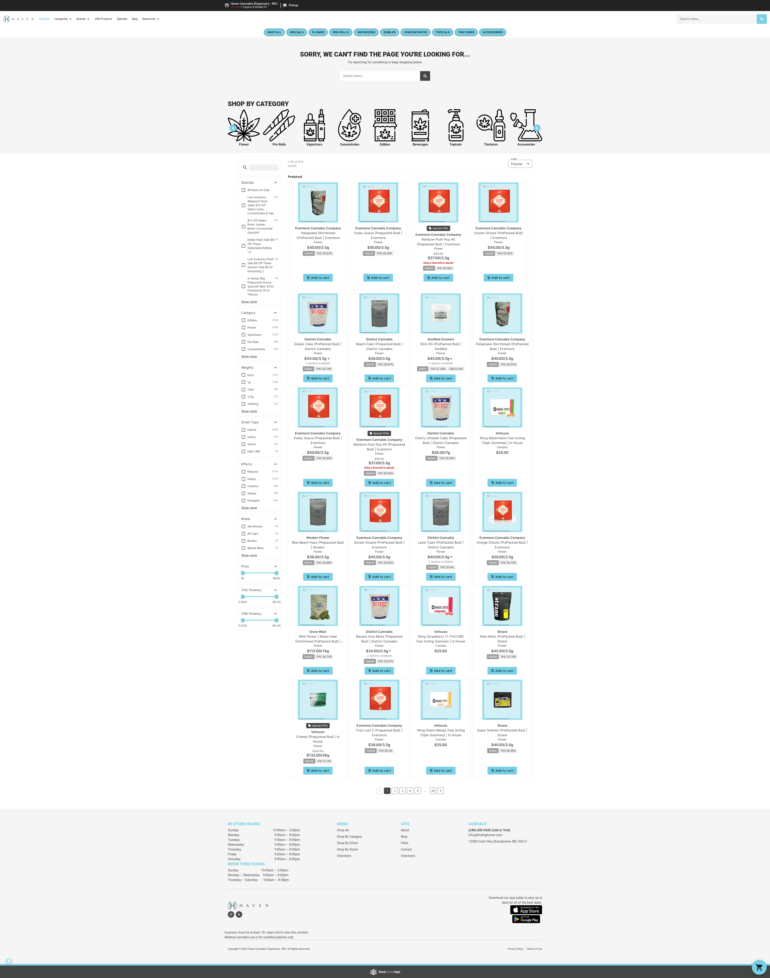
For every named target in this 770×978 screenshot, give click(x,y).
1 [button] (387, 790)
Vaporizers (314, 144)
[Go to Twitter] (239, 914)
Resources (148, 19)
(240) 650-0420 (479, 830)
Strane (502, 632)
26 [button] (433, 790)
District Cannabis (318, 339)
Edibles (385, 144)
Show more (249, 301)
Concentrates (349, 144)
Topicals (456, 144)
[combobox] (717, 19)
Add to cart (320, 278)
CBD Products (103, 19)
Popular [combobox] (517, 164)
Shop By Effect (347, 843)
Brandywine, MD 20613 (510, 841)
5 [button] (418, 790)
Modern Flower (317, 538)
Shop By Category (349, 836)
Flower (244, 144)
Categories (61, 19)
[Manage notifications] (9, 961)
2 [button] (395, 790)
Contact (406, 849)
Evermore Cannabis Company (318, 228)
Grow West (317, 632)
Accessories (526, 144)
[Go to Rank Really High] (385, 972)
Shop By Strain (347, 849)
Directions (344, 856)
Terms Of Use (534, 948)
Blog (135, 19)
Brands (81, 19)
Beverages (420, 144)
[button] (262, 5)
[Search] (762, 19)
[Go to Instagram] (231, 914)
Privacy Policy (515, 948)
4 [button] (410, 790)
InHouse (502, 433)
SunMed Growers (441, 339)
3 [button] (402, 790)
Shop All (44, 19)
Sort (514, 159)
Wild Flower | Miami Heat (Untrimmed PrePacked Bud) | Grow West (317, 641)
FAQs (404, 843)
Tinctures (491, 144)
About (405, 830)
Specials (122, 19)
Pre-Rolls (279, 144)
